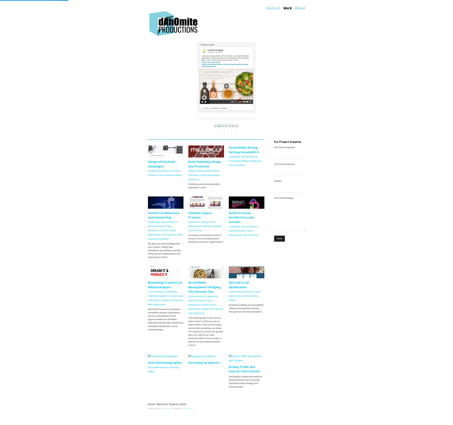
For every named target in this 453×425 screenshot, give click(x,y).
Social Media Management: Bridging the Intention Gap (204, 287)
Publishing (193, 179)
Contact (273, 8)
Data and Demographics (165, 362)
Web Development (157, 304)
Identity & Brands (204, 170)
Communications (156, 291)
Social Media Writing (239, 160)
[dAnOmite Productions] (174, 23)
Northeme (167, 408)
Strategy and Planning (171, 300)
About (300, 8)
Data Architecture (168, 221)
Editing (163, 170)
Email (171, 170)
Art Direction (194, 221)
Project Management (210, 174)
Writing (178, 174)
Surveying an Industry (204, 362)
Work (287, 8)
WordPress (189, 408)
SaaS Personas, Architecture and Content (241, 217)
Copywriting (153, 170)
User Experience (166, 174)
